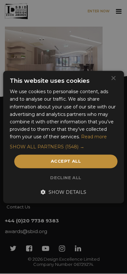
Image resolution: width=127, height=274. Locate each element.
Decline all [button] (65, 177)
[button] (64, 147)
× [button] (113, 78)
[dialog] (63, 137)
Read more (94, 137)
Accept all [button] (66, 161)
